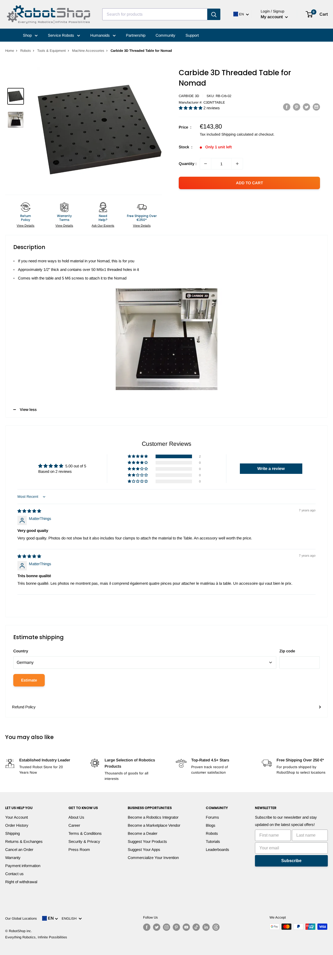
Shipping (12, 833)
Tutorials (213, 841)
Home (9, 51)
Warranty (13, 857)
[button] (191, 108)
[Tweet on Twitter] (306, 107)
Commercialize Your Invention (153, 857)
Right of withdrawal (21, 882)
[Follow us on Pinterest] (176, 927)
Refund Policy (24, 707)
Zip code (287, 651)
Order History (16, 825)
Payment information (22, 865)
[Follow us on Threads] (216, 927)
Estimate (29, 680)
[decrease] (205, 163)
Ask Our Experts (103, 225)
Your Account (16, 817)
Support (192, 35)
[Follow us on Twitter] (156, 927)
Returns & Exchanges (24, 841)
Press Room (79, 849)
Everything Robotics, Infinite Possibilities (36, 937)
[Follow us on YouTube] (186, 927)
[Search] (213, 14)
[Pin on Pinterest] (296, 107)
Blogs (210, 825)
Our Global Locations (21, 918)
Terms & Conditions (85, 833)
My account (272, 17)
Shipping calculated (237, 134)
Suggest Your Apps (144, 849)
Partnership (135, 35)
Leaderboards (217, 849)
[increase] (237, 163)
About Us (76, 817)
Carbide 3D (189, 96)
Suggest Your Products (147, 841)
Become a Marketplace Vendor (154, 825)
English (70, 918)
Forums (212, 817)
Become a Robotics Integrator (153, 817)
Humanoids (100, 35)
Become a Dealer (142, 833)
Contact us (14, 873)
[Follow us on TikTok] (196, 927)
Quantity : (188, 163)
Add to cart (249, 183)
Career (74, 825)
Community (165, 35)
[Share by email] (316, 107)
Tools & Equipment (51, 51)
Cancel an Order (19, 849)
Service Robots (61, 35)
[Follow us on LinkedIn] (206, 927)
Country (20, 651)
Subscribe (291, 860)
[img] (29, 511)
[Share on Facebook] (286, 107)
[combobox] (154, 14)
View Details (25, 225)
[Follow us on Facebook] (146, 927)
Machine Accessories (88, 51)
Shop (28, 35)
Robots (25, 51)
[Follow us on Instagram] (166, 927)
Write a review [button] (271, 468)
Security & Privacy (84, 841)
